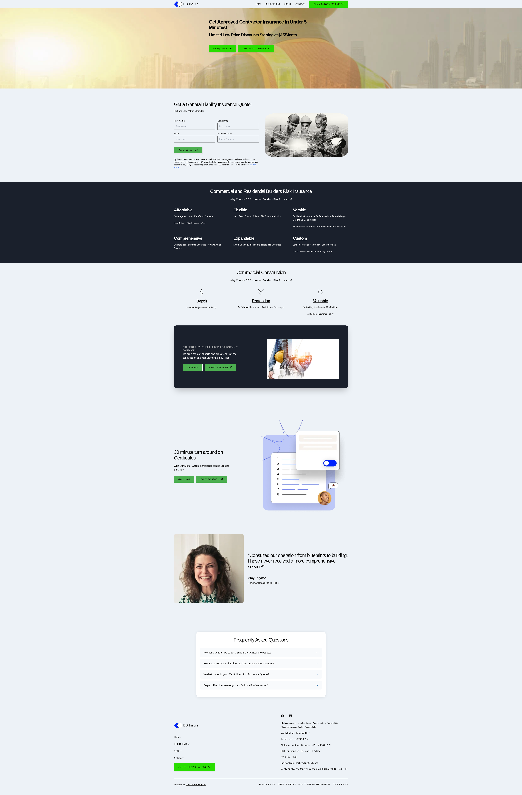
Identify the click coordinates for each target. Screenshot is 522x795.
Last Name (222, 120)
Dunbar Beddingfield (196, 784)
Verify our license (290, 769)
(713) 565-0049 (289, 757)
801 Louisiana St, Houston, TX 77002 (301, 751)
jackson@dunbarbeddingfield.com (299, 763)
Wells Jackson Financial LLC (296, 733)
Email (176, 133)
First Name (179, 120)
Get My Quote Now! (188, 150)
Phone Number (224, 133)
